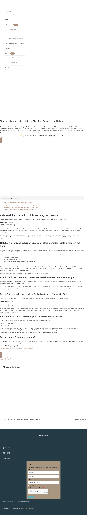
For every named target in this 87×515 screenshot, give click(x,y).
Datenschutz (32, 485)
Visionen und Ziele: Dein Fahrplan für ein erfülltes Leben (19, 209)
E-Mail (29, 479)
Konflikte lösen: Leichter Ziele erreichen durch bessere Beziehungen (22, 206)
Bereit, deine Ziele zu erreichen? (12, 211)
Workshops (12, 58)
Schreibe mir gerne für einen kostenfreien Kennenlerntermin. (16, 348)
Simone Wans (5, 11)
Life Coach (3, 124)
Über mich (8, 48)
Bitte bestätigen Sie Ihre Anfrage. (36, 487)
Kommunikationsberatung (16, 38)
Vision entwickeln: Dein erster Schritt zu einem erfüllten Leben (21, 419)
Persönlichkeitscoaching (15, 34)
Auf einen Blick (12, 29)
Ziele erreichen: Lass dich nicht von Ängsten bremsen (18, 202)
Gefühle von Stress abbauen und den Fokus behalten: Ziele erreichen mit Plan (25, 204)
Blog (6, 53)
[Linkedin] (8, 453)
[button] (42, 140)
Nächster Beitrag (5, 359)
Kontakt (7, 67)
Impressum (24, 508)
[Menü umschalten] (15, 25)
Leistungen (8, 24)
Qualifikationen (13, 62)
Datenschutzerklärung (24, 501)
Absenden (31, 496)
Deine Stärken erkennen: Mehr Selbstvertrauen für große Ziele (21, 207)
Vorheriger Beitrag (5, 358)
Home (6, 19)
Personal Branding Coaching (16, 43)
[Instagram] (4, 453)
